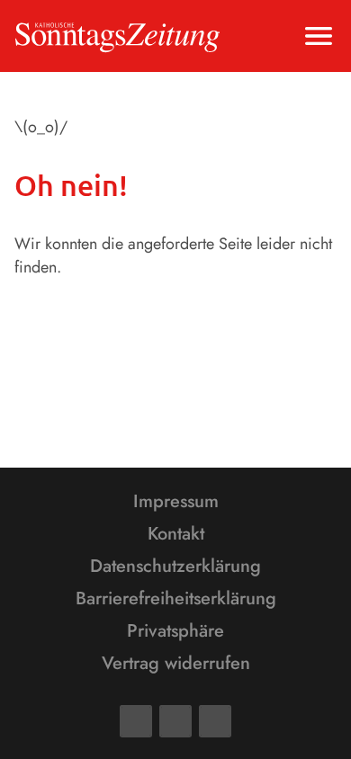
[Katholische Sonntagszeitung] (117, 36)
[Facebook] (136, 721)
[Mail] (175, 721)
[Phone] (215, 721)
